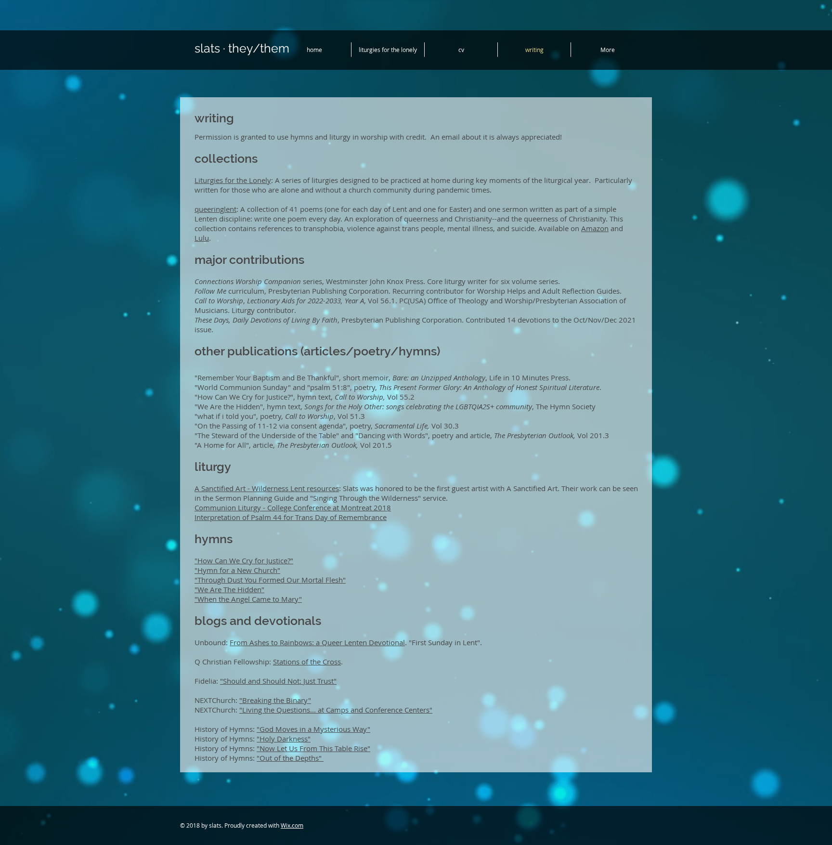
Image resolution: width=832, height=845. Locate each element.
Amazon (595, 228)
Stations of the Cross (307, 661)
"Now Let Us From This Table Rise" (313, 748)
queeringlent (215, 209)
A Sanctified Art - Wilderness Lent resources (267, 488)
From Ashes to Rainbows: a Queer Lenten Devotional (317, 642)
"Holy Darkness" (284, 738)
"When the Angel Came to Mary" (248, 599)
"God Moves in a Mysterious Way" (313, 729)
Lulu (202, 238)
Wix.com (292, 825)
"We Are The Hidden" (229, 589)
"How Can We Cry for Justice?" (244, 560)
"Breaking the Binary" (275, 700)
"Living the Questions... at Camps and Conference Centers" (335, 710)
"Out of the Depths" (290, 758)
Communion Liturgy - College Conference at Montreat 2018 (293, 507)
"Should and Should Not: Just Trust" (278, 681)
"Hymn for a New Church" (237, 570)
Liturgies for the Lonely (233, 180)
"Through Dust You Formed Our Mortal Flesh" (270, 580)
